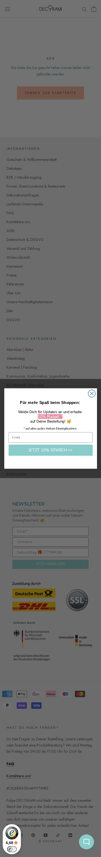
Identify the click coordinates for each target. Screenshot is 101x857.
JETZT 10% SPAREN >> (50, 450)
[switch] (12, 849)
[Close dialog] (91, 393)
